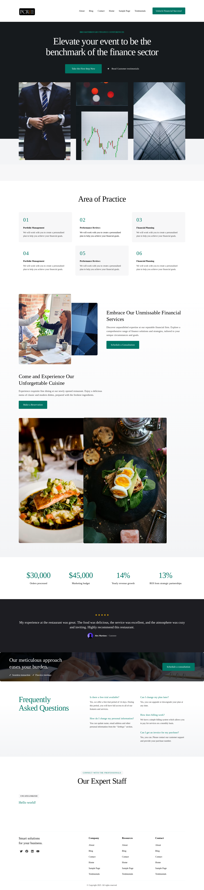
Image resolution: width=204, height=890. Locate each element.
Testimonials (140, 11)
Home (111, 11)
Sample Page (124, 11)
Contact (101, 11)
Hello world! (27, 802)
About (82, 11)
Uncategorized (28, 796)
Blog (91, 11)
